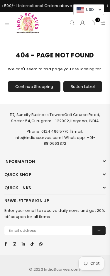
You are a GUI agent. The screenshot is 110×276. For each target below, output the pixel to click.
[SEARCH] (72, 22)
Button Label (83, 86)
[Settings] (102, 22)
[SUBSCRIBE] (99, 230)
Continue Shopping (34, 86)
